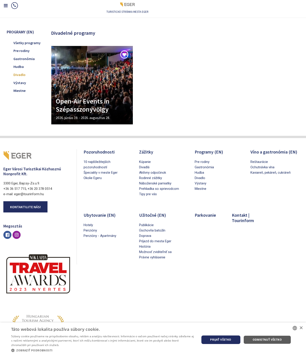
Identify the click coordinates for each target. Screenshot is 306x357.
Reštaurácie (259, 162)
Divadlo (19, 74)
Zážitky (146, 152)
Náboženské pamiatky (155, 183)
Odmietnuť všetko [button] (267, 340)
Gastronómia (24, 58)
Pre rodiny (21, 50)
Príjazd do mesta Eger (155, 241)
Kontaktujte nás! (25, 207)
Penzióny (90, 230)
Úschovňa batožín (152, 230)
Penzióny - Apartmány (100, 236)
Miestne (19, 90)
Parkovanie (205, 215)
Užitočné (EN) (152, 215)
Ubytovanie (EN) (100, 215)
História (145, 246)
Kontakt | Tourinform (243, 217)
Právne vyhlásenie (152, 257)
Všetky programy (27, 43)
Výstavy (19, 82)
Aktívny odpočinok (152, 173)
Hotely (88, 225)
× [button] (301, 328)
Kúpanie (145, 162)
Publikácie (146, 225)
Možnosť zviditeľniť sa (155, 252)
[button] (102, 350)
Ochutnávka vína (262, 167)
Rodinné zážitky (150, 178)
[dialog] (153, 339)
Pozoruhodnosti (99, 152)
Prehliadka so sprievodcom (159, 189)
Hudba (18, 66)
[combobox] (295, 328)
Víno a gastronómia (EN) (273, 152)
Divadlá (144, 167)
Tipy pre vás (148, 194)
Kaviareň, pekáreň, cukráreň (270, 173)
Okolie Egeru (93, 178)
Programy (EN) (209, 152)
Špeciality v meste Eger (101, 173)
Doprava (145, 236)
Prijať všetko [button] (220, 340)
